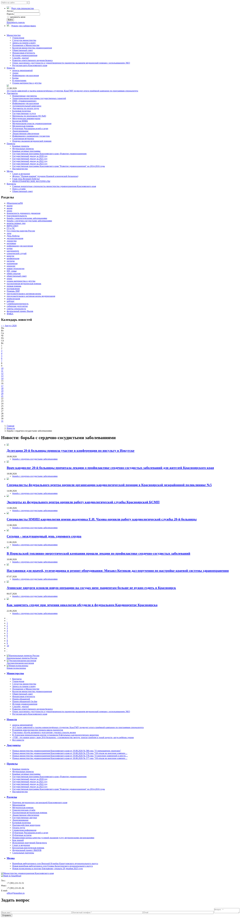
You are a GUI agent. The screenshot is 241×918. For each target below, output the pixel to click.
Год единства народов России (21, 231)
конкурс (10, 256)
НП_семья (11, 271)
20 (2, 393)
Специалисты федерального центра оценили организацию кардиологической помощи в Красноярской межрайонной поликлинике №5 (109, 485)
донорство (12, 241)
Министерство (14, 35)
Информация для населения (25, 75)
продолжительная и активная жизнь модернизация (31, 296)
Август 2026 (11, 325)
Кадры (15, 78)
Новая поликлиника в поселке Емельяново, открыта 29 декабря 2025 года (47, 868)
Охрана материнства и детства (26, 83)
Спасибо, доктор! (20, 58)
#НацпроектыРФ (15, 203)
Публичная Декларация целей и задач (30, 128)
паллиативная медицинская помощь (24, 283)
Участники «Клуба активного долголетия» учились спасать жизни (44, 732)
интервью (11, 243)
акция (9, 208)
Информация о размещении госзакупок (31, 136)
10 (2, 368)
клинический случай (16, 253)
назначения (12, 263)
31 (2, 421)
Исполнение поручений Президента (29, 843)
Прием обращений (21, 699)
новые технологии (15, 268)
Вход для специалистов (22, 8)
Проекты (11, 143)
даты (9, 233)
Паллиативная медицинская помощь (29, 812)
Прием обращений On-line (24, 701)
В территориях (19, 80)
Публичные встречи (22, 835)
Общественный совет (22, 50)
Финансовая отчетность (23, 53)
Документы (12, 93)
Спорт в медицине (21, 174)
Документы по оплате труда (25, 108)
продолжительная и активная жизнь (24, 293)
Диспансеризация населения (20, 663)
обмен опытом (14, 273)
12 (2, 373)
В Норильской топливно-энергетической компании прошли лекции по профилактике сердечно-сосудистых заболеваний (98, 553)
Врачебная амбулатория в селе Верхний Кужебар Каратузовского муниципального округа (55, 863)
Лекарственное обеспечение (25, 133)
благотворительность (17, 216)
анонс (9, 211)
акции (10, 205)
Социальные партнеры (23, 853)
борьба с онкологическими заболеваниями (27, 218)
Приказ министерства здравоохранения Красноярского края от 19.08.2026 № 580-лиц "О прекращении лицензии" (66, 751)
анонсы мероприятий (22, 70)
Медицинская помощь (22, 126)
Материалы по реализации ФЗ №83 (29, 116)
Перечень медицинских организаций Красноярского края (39, 802)
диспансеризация (15, 238)
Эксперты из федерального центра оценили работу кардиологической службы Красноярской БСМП (83, 502)
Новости (11, 68)
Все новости (18, 740)
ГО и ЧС (11, 228)
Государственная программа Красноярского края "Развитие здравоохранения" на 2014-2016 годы (58, 166)
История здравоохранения (24, 55)
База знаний (18, 840)
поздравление (13, 288)
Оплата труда (18, 827)
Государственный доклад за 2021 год (29, 158)
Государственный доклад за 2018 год (29, 156)
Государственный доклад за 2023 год (29, 163)
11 (2, 371)
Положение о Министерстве (25, 45)
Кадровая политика (21, 111)
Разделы (12, 797)
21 (2, 396)
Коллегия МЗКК (20, 121)
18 (2, 388)
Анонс (15, 73)
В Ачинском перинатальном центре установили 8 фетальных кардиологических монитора (55, 735)
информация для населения (20, 246)
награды (11, 261)
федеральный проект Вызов (20, 311)
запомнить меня (17, 17)
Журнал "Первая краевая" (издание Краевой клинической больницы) (45, 176)
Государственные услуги (24, 113)
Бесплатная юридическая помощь (28, 848)
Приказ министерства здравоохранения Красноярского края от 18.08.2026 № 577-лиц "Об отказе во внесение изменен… (69, 758)
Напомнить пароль (16, 22)
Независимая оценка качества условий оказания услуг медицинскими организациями (53, 837)
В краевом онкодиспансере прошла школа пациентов (37, 730)
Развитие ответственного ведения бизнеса (32, 60)
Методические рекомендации (26, 118)
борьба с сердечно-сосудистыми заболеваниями (29, 221)
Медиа (10, 171)
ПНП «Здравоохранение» (24, 101)
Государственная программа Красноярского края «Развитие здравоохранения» (49, 153)
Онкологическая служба (23, 810)
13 (2, 376)
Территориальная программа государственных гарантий (39, 98)
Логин (10, 11)
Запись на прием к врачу (24, 43)
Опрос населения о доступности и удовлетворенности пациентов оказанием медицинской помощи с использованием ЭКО (71, 63)
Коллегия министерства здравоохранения (32, 48)
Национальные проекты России (22, 658)
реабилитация (13, 298)
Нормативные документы (24, 96)
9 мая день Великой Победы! (26, 179)
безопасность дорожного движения (23, 213)
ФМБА (10, 314)
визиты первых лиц (16, 223)
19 (2, 391)
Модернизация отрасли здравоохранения (31, 123)
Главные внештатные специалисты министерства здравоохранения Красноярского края (54, 186)
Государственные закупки (24, 817)
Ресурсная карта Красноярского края (29, 65)
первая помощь (14, 286)
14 (2, 378)
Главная (10, 426)
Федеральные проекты (23, 148)
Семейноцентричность (17, 303)
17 (2, 386)
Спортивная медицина (23, 138)
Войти (10, 20)
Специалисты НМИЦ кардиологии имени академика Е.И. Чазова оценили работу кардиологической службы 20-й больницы (102, 519)
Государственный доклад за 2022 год (29, 161)
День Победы (13, 236)
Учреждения (18, 38)
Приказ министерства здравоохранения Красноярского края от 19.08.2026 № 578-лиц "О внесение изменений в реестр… (70, 756)
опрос (9, 278)
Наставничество (20, 168)
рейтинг (11, 301)
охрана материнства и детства (21, 281)
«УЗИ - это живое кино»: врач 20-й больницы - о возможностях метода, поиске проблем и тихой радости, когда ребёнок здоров (73, 737)
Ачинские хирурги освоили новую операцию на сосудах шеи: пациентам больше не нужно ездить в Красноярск (91, 588)
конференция (13, 258)
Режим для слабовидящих (23, 26)
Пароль (10, 14)
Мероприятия (18, 805)
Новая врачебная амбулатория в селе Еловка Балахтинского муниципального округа (52, 866)
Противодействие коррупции (26, 825)
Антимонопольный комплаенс (26, 106)
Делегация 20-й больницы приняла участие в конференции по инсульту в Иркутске (70, 450)
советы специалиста (16, 308)
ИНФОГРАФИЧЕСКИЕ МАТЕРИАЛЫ (31, 181)
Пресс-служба (19, 189)
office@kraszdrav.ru (16, 893)
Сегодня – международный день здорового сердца (44, 536)
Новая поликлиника (16, 668)
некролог (11, 266)
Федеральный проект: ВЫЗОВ (26, 850)
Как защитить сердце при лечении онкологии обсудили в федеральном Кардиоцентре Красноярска (82, 605)
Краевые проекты (20, 146)
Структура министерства (24, 40)
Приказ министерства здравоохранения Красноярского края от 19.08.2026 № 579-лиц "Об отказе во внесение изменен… (69, 753)
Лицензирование (20, 131)
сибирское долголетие (17, 306)
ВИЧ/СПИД (12, 226)
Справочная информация (24, 830)
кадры (10, 248)
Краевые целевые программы (26, 151)
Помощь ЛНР (13, 291)
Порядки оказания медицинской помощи (31, 141)
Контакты (11, 184)
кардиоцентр (13, 251)
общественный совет (17, 276)
